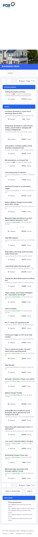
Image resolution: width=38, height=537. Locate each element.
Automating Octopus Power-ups (16, 455)
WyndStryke (16, 174)
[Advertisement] (19, 28)
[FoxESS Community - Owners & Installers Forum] (9, 5)
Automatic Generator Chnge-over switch (19, 379)
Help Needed (9, 365)
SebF (14, 132)
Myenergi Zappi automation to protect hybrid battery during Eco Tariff (18, 219)
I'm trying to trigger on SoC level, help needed (18, 336)
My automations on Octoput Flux (16, 160)
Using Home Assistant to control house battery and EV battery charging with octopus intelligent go (19, 128)
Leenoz (30, 531)
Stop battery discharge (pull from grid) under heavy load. (19, 253)
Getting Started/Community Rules (21, 95)
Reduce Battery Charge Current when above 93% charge (18, 203)
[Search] (30, 73)
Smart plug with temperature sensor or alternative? (19, 428)
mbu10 (15, 324)
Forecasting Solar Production (15, 172)
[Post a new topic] (4, 81)
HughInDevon (17, 240)
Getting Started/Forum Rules (15, 92)
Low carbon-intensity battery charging (19, 441)
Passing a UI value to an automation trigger (18, 187)
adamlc (15, 268)
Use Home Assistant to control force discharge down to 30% (18, 112)
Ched (14, 431)
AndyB (15, 282)
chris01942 (16, 367)
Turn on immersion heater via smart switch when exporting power (18, 350)
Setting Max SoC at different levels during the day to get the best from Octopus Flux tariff (17, 412)
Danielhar (15, 150)
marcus (15, 339)
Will (14, 94)
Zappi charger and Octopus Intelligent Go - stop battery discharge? (18, 294)
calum (14, 256)
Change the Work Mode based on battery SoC (20, 279)
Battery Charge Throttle (13, 393)
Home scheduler (11, 308)
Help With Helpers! (11, 238)
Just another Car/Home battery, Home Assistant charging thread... (18, 147)
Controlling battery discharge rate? (17, 266)
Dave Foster (16, 222)
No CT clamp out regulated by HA (17, 322)
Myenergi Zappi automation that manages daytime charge (16, 470)
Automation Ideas (10, 66)
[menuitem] (33, 5)
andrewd (15, 115)
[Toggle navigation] (35, 5)
